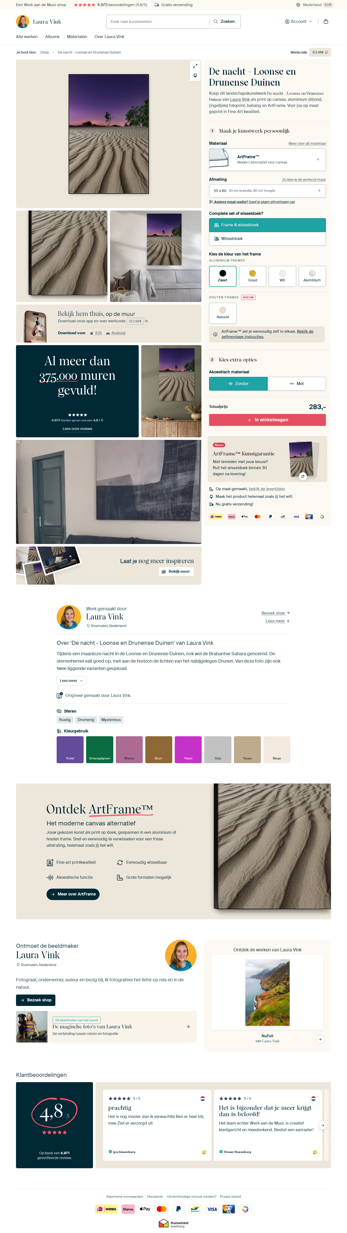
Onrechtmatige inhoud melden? (191, 1196)
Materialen (77, 36)
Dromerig (86, 720)
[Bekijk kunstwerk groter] (195, 65)
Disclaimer (155, 1196)
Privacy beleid (230, 1196)
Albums (52, 36)
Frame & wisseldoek (240, 225)
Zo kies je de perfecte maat (304, 179)
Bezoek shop (274, 613)
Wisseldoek (232, 238)
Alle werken (27, 36)
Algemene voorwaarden (124, 1196)
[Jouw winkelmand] (326, 22)
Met (300, 383)
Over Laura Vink (109, 36)
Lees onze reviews (77, 428)
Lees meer (276, 620)
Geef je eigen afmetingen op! (254, 202)
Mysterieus (111, 720)
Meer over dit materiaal (307, 143)
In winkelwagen (271, 420)
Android (118, 332)
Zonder (242, 383)
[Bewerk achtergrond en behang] (195, 75)
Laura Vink (47, 21)
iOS (98, 332)
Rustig (65, 720)
